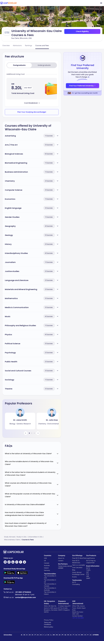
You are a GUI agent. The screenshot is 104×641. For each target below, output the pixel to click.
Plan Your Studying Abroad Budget (31, 112)
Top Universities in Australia (50, 589)
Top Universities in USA (50, 577)
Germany (47, 570)
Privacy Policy (48, 620)
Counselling (76, 584)
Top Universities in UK (50, 581)
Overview (6, 45)
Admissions (17, 45)
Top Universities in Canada (50, 585)
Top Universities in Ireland (50, 593)
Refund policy (48, 627)
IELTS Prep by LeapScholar (91, 561)
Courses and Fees (42, 45)
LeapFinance (90, 558)
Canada (46, 563)
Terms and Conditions (47, 623)
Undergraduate (44, 65)
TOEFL (88, 570)
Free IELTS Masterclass (76, 561)
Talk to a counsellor (78, 565)
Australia (47, 565)
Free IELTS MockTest (79, 558)
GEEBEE (60, 568)
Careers (60, 560)
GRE (87, 576)
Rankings (28, 45)
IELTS (74, 582)
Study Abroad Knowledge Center (78, 573)
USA (45, 558)
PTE (87, 574)
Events (74, 577)
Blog (73, 570)
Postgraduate (19, 65)
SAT (87, 572)
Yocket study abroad (65, 566)
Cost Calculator (77, 567)
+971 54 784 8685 (78, 618)
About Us (61, 558)
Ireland (46, 568)
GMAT (88, 578)
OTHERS (96, 635)
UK (45, 560)
